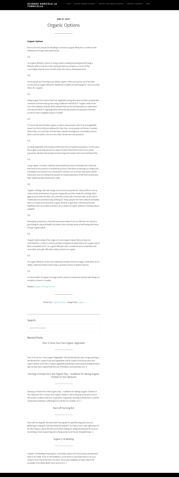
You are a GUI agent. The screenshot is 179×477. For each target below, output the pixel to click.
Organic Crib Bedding (63, 439)
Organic (81, 302)
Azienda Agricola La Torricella (42, 5)
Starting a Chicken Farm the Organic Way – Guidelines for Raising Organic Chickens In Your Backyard (63, 375)
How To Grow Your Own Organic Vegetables (63, 343)
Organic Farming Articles (44, 286)
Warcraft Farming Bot (63, 408)
